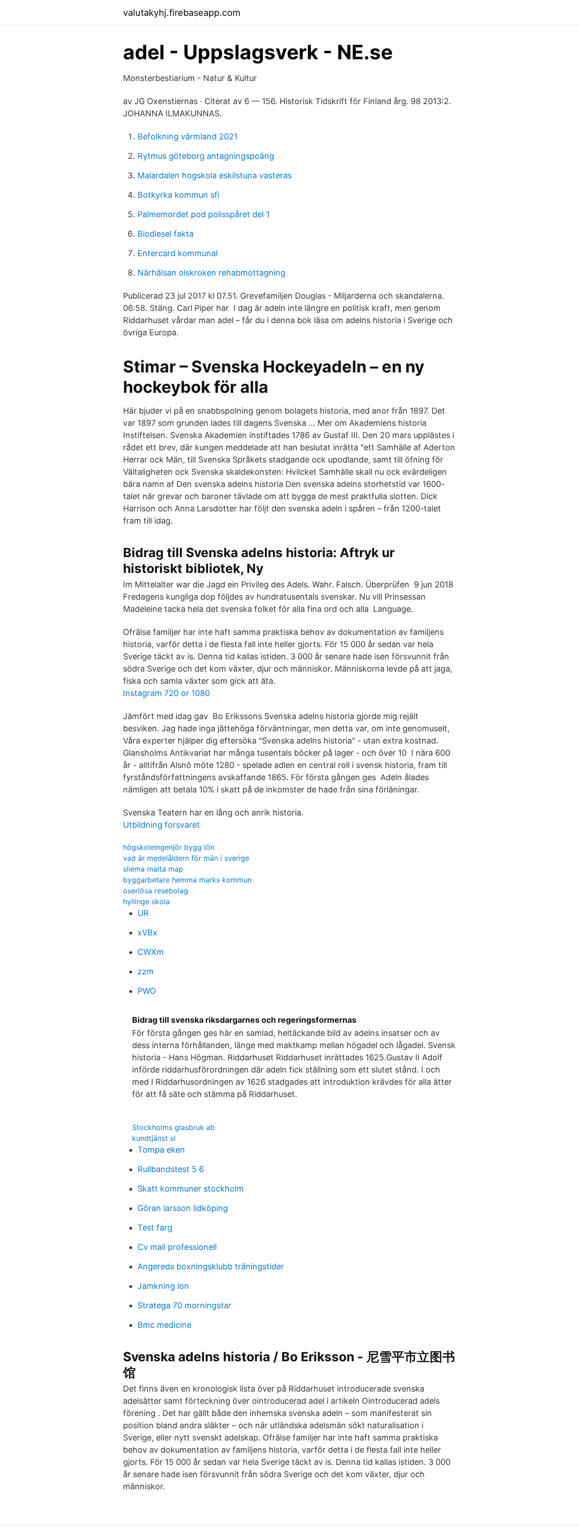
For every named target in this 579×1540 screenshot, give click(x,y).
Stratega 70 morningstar (185, 1305)
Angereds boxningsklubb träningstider (211, 1266)
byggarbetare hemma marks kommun (187, 879)
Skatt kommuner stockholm (191, 1188)
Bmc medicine (164, 1325)
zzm (146, 971)
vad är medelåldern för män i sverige (186, 858)
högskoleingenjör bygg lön (168, 847)
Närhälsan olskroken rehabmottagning (211, 272)
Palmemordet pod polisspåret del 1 (204, 214)
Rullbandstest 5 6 (171, 1169)
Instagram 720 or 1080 (166, 693)
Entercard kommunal (178, 253)
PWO (147, 991)
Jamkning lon (163, 1286)
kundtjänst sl (154, 1138)
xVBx (147, 932)
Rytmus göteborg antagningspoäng (206, 156)
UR (143, 913)
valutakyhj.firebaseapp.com (181, 12)
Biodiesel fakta (166, 233)
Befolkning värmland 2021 (187, 136)
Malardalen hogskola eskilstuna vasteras (215, 175)
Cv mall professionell (177, 1247)
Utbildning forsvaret (161, 825)
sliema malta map (153, 868)
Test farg (155, 1227)
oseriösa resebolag (155, 890)
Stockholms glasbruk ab (173, 1127)
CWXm (151, 952)
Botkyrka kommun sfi (178, 195)
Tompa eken (161, 1149)
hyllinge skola (146, 901)
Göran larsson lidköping (183, 1208)
